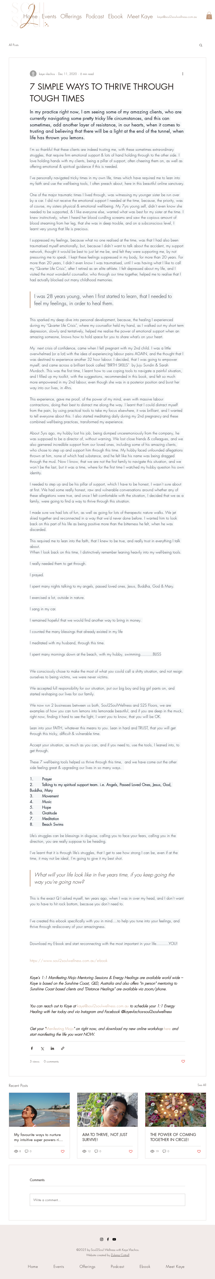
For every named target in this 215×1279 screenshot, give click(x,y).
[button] (209, 15)
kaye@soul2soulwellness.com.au (177, 17)
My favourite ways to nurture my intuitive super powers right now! (39, 1137)
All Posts (13, 45)
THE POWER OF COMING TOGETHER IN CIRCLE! (173, 1137)
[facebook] (108, 1239)
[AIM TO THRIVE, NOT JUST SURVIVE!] (107, 1110)
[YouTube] (114, 1239)
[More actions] (182, 73)
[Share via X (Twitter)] (42, 1048)
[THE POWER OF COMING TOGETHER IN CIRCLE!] (175, 1110)
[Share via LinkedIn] (52, 1048)
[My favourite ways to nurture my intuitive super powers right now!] (39, 1110)
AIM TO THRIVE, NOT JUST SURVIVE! (104, 1137)
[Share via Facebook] (32, 1048)
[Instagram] (102, 1239)
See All (202, 1085)
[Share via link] (63, 1048)
